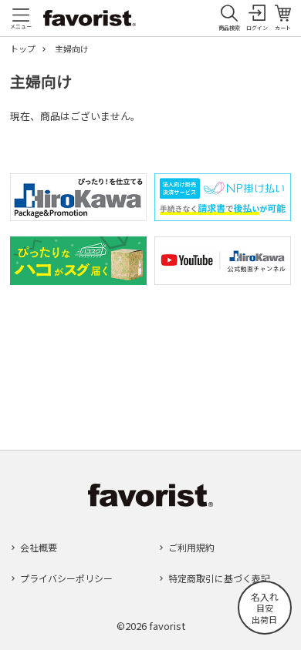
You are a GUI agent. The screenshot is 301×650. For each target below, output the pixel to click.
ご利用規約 (191, 547)
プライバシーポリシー (66, 578)
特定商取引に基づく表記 (219, 578)
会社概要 (38, 547)
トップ (23, 49)
